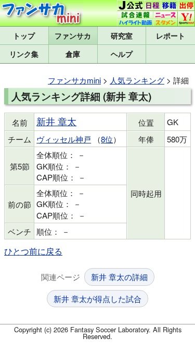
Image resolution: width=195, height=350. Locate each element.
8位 (107, 139)
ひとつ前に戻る (33, 251)
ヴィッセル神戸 (63, 139)
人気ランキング (137, 80)
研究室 (122, 35)
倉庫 (73, 54)
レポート (170, 35)
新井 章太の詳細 (119, 276)
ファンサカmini (73, 35)
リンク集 (23, 54)
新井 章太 (56, 121)
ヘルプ (122, 54)
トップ (24, 35)
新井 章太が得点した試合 (97, 298)
